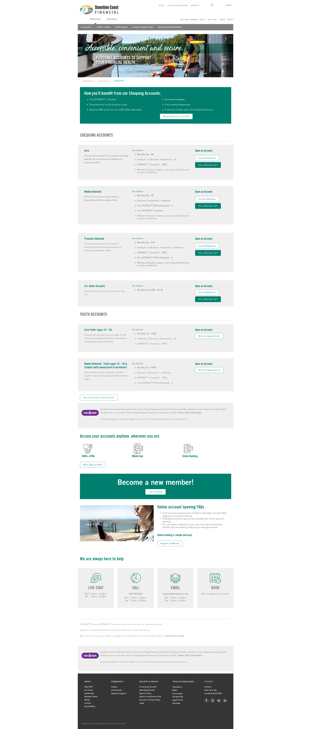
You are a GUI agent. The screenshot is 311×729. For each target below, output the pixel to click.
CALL (135, 588)
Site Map (176, 703)
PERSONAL (95, 19)
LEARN (222, 19)
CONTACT (194, 5)
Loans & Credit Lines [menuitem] (142, 27)
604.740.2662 (135, 593)
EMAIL (175, 588)
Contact (207, 687)
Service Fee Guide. (175, 635)
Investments (116, 690)
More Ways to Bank (92, 464)
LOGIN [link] (228, 5)
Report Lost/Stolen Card (150, 696)
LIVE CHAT (96, 588)
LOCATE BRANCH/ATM (177, 5)
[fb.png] (206, 700)
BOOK (215, 588)
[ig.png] (213, 700)
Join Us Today (155, 491)
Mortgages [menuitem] (121, 27)
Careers (87, 703)
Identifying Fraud (146, 690)
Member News (90, 696)
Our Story (88, 690)
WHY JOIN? (212, 19)
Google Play (177, 696)
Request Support (118, 693)
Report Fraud (145, 693)
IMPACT (230, 19)
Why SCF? (88, 687)
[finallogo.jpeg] (107, 10)
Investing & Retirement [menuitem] (170, 27)
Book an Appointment (209, 336)
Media (87, 700)
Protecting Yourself (147, 687)
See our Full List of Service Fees (98, 397)
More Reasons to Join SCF (176, 116)
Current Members (207, 158)
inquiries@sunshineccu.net (175, 593)
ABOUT (203, 19)
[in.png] (225, 700)
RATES (162, 5)
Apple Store (177, 700)
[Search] (212, 5)
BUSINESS (112, 19)
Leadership (89, 693)
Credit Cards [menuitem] (103, 27)
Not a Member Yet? (208, 165)
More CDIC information (190, 412)
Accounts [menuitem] (86, 27)
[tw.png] (219, 700)
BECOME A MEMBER (190, 19)
